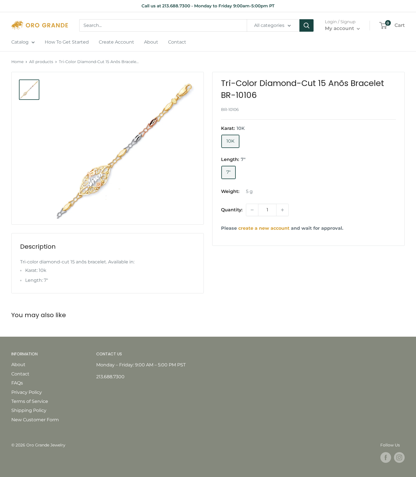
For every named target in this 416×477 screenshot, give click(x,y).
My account (340, 28)
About (151, 42)
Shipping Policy (28, 410)
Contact (177, 42)
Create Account (116, 42)
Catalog (20, 42)
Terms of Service (29, 401)
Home (17, 61)
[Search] (306, 25)
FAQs (17, 383)
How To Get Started (67, 42)
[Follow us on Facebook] (385, 457)
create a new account (264, 228)
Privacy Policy (26, 392)
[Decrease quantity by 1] (252, 210)
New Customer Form (35, 419)
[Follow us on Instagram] (399, 457)
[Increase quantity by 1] (282, 210)
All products (41, 61)
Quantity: (232, 209)
